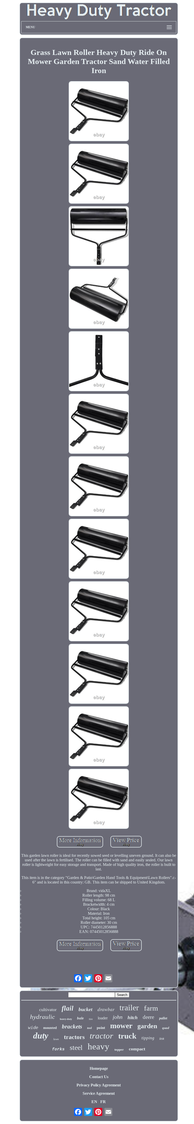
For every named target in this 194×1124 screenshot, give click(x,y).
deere (148, 1017)
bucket (85, 1009)
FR (103, 1102)
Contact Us (98, 1077)
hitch (133, 1017)
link (161, 1039)
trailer (129, 1007)
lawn (56, 1039)
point (101, 1028)
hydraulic (42, 1016)
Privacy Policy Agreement (99, 1085)
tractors (74, 1037)
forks (58, 1049)
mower (121, 1025)
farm (151, 1008)
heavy (98, 1046)
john (118, 1017)
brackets (72, 1026)
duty (40, 1035)
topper (119, 1049)
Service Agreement (99, 1093)
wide (33, 1027)
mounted (50, 1028)
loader (103, 1018)
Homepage (99, 1068)
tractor (101, 1035)
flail (68, 1008)
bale (80, 1018)
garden (147, 1026)
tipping (147, 1038)
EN (94, 1102)
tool (89, 1028)
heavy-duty (66, 1019)
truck (127, 1035)
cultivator (48, 1009)
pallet (163, 1018)
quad (165, 1028)
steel (76, 1047)
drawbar (106, 1009)
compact (137, 1048)
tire (91, 1018)
